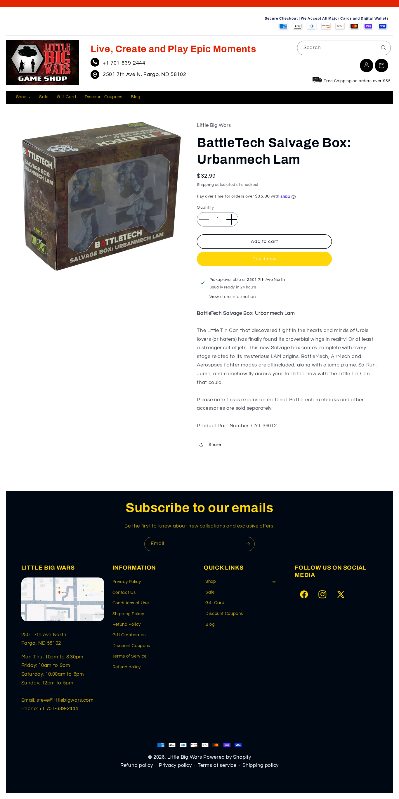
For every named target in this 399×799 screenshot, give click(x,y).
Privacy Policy (126, 582)
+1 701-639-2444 (124, 63)
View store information (232, 297)
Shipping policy (260, 765)
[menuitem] (23, 97)
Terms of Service (129, 656)
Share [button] (215, 444)
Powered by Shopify (227, 757)
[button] (381, 65)
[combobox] (344, 48)
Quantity (205, 207)
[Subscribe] (247, 544)
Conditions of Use (130, 603)
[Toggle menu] (274, 581)
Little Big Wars (184, 757)
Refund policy (126, 667)
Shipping (205, 185)
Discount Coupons (131, 646)
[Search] (383, 47)
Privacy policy (175, 765)
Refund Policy (126, 624)
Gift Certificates (129, 635)
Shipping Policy (128, 614)
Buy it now (264, 259)
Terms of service (217, 765)
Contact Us (124, 592)
